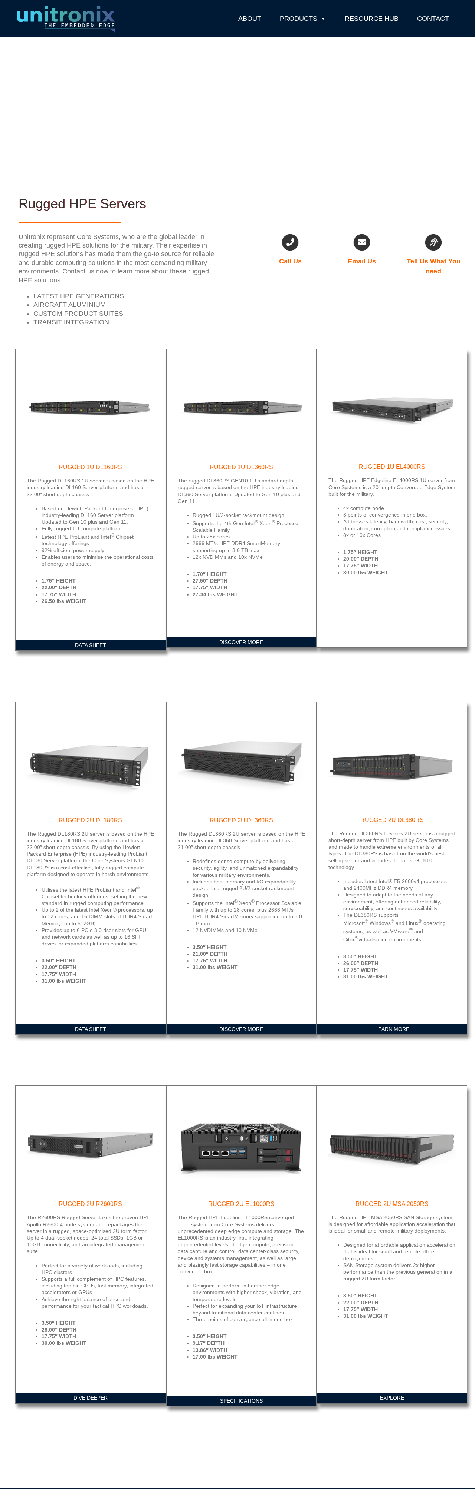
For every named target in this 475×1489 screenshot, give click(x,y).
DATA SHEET (90, 645)
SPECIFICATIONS (241, 1401)
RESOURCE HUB (372, 18)
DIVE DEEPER (90, 1398)
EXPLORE (392, 1398)
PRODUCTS (298, 18)
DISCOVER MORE (241, 642)
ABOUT (249, 18)
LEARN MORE (392, 1029)
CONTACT (433, 18)
